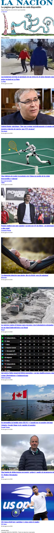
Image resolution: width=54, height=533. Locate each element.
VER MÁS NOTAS (5, 530)
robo (2, 477)
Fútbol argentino (6, 378)
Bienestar (4, 277)
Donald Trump (5, 427)
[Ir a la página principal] (27, 5)
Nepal (2, 330)
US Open (4, 524)
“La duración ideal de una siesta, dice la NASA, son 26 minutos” (25, 275)
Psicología (4, 131)
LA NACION (4, 11)
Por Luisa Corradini (6, 181)
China (2, 182)
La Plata (3, 81)
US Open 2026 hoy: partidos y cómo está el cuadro (20, 522)
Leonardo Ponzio (6, 230)
